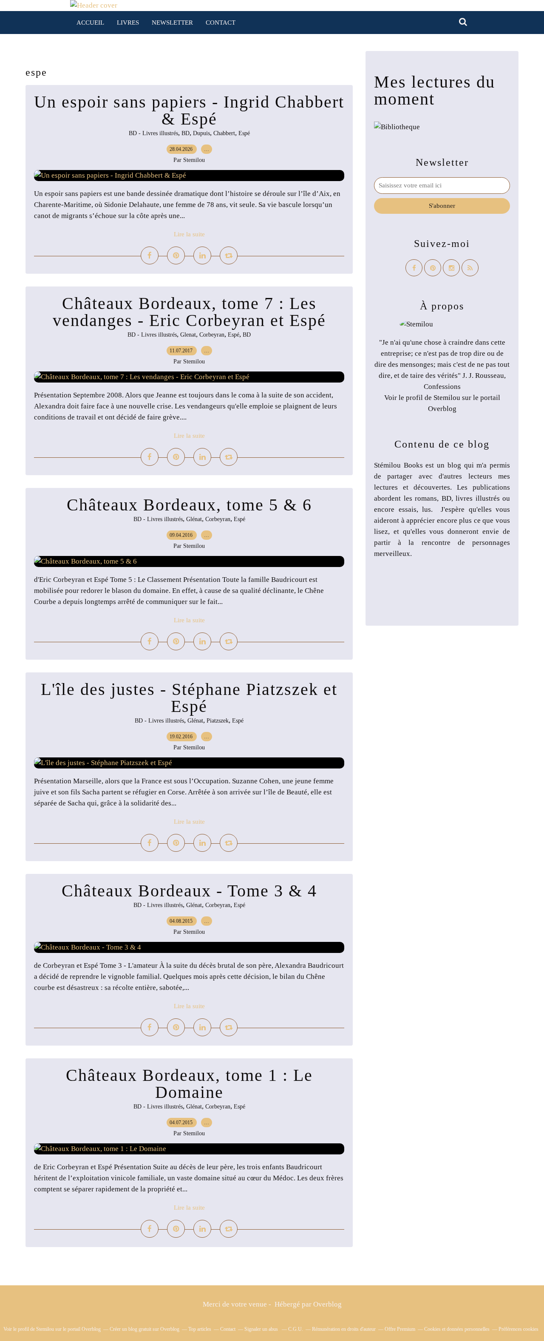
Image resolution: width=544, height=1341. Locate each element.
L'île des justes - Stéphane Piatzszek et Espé (189, 698)
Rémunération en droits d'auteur (344, 1329)
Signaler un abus (261, 1329)
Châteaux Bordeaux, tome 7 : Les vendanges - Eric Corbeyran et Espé (189, 312)
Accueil (90, 22)
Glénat (194, 519)
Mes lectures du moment (434, 90)
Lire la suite (189, 234)
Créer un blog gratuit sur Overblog (144, 1329)
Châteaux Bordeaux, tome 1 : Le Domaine (189, 1084)
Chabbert (224, 133)
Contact (220, 22)
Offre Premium (400, 1329)
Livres (128, 22)
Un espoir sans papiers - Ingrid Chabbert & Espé (189, 110)
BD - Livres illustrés (153, 133)
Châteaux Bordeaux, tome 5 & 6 (189, 504)
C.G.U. (295, 1329)
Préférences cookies (518, 1329)
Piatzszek (218, 720)
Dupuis (201, 133)
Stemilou (447, 398)
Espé (244, 133)
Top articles (199, 1329)
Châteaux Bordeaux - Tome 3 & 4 (189, 890)
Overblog (327, 1304)
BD (185, 133)
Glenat (188, 335)
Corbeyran (211, 335)
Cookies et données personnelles (457, 1329)
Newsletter (172, 22)
